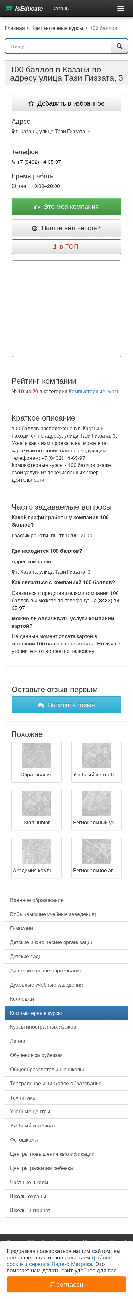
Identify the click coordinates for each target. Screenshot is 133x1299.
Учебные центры (30, 1111)
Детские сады (26, 956)
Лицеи (17, 1040)
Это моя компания (70, 206)
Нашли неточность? (70, 227)
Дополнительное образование (46, 970)
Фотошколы (24, 1139)
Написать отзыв (70, 704)
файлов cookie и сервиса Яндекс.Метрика (59, 1260)
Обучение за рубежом (36, 1055)
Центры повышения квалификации (52, 1153)
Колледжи (22, 998)
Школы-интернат (30, 1210)
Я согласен (66, 1284)
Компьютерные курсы (95, 391)
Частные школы (29, 1182)
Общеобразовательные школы (47, 1069)
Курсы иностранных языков (43, 1026)
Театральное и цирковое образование (56, 1083)
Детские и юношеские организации (52, 942)
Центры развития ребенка (41, 1168)
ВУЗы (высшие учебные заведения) (53, 914)
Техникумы (23, 1097)
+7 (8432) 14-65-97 (39, 161)
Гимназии (21, 928)
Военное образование (37, 900)
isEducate (28, 8)
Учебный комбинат (32, 1125)
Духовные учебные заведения (46, 984)
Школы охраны (28, 1196)
